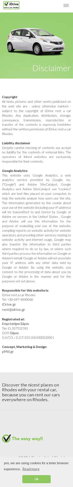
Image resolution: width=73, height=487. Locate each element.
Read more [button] (31, 469)
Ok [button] (36, 479)
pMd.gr (8, 351)
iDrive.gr (9, 304)
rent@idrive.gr (13, 309)
